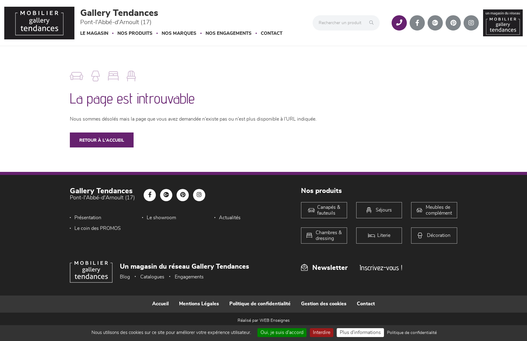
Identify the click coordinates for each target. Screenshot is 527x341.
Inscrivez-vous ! (381, 267)
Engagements (189, 276)
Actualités (230, 217)
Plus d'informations (360, 332)
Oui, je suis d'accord (281, 332)
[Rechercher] (373, 23)
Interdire (321, 332)
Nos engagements (229, 33)
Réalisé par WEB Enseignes (264, 320)
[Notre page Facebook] (417, 23)
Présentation (87, 217)
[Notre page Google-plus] (435, 23)
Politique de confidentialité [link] (412, 333)
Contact (271, 33)
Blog (125, 276)
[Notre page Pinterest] (453, 23)
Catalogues (152, 276)
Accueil (160, 303)
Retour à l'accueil (101, 140)
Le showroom (161, 217)
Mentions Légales (199, 303)
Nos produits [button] (134, 33)
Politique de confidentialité (260, 303)
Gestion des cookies (323, 303)
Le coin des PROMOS (97, 228)
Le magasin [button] (94, 33)
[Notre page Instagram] (471, 23)
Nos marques (179, 33)
